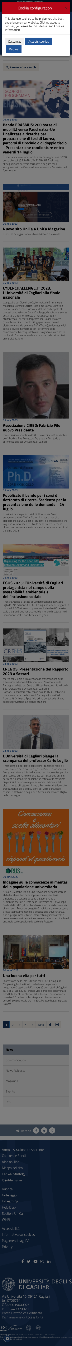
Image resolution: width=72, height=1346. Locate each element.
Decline (13, 49)
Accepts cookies (38, 41)
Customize (14, 41)
